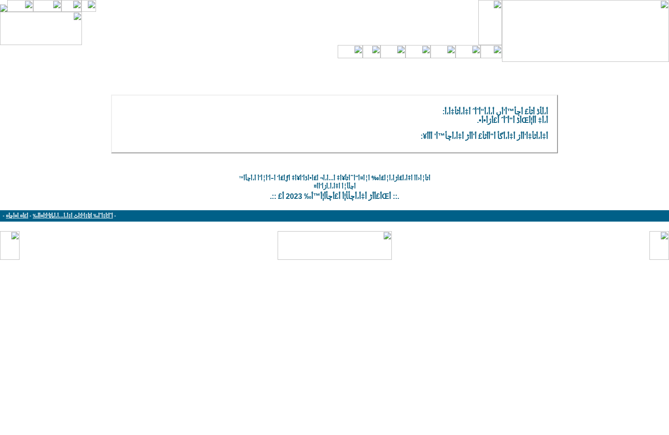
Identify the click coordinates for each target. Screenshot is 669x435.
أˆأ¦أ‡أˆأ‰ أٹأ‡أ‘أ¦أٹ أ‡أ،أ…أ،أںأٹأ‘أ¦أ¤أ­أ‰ (73, 215)
